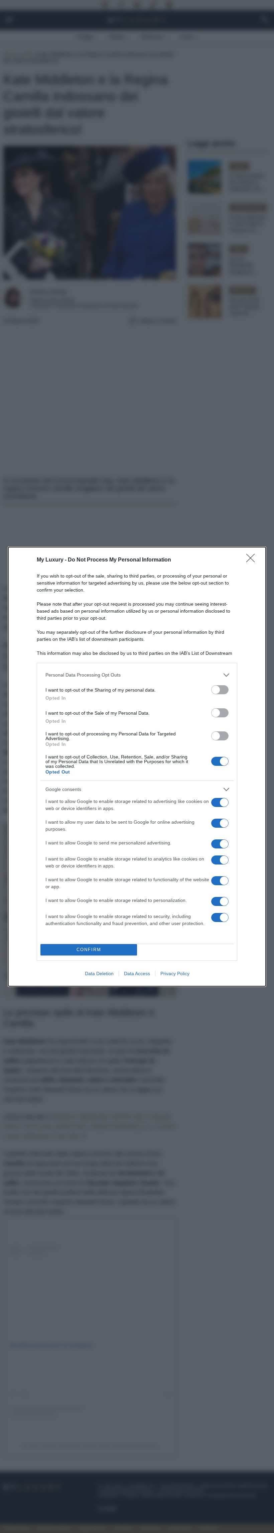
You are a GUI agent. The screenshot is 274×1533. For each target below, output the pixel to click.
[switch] (220, 689)
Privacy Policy (174, 973)
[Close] (252, 560)
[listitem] (137, 675)
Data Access (137, 973)
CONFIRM (89, 949)
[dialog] (137, 766)
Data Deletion (99, 973)
